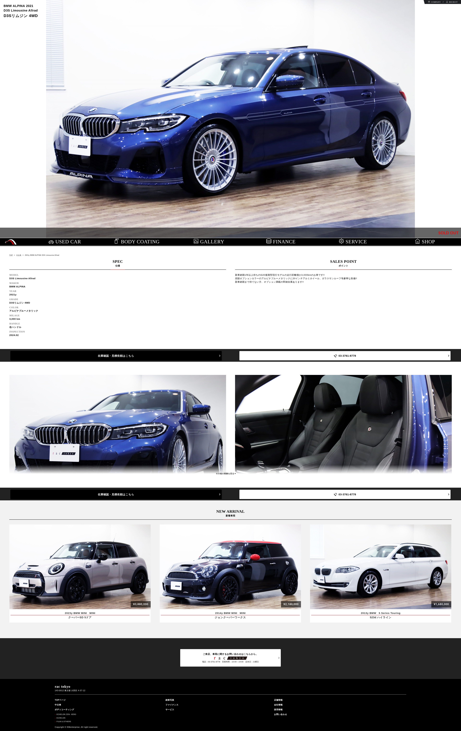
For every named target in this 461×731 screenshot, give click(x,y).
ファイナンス (172, 705)
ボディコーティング (64, 709)
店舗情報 (278, 700)
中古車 (18, 255)
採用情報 (278, 709)
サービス (170, 709)
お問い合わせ (280, 714)
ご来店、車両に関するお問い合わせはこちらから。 (230, 658)
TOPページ (60, 700)
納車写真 (170, 700)
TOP (11, 255)
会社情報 (278, 705)
